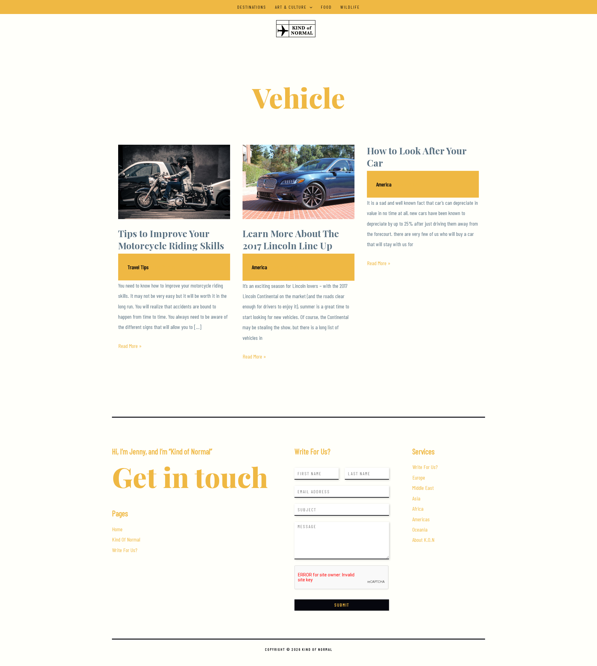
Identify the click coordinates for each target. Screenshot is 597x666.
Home (117, 529)
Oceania (420, 529)
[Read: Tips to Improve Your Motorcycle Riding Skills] (174, 181)
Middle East (423, 487)
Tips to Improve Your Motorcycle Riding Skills (171, 239)
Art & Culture (291, 7)
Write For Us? (124, 549)
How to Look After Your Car (416, 156)
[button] (309, 7)
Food (326, 7)
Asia (416, 498)
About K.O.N (423, 539)
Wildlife (350, 7)
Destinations (251, 7)
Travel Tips (138, 267)
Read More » (130, 346)
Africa (417, 508)
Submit (341, 604)
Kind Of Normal (126, 539)
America (259, 267)
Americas (421, 519)
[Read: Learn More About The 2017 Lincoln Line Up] (298, 181)
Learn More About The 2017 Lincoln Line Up (291, 239)
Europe (418, 477)
